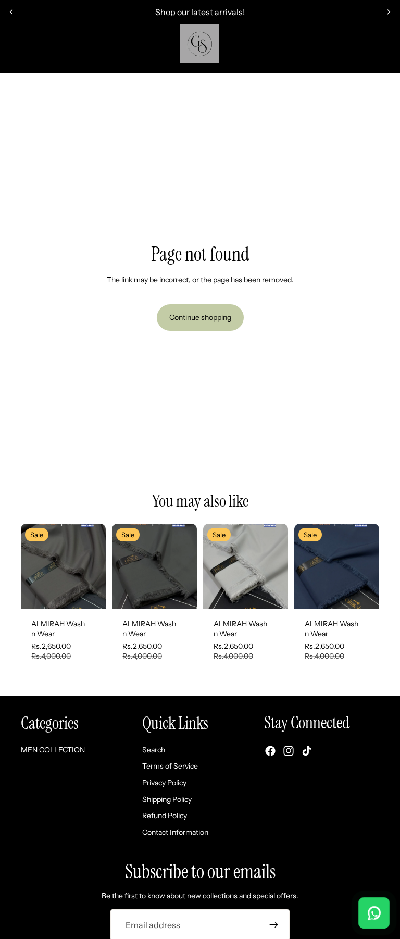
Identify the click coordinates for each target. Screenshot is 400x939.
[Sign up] (274, 925)
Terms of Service (170, 766)
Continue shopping (200, 317)
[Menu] (12, 49)
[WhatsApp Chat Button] (374, 913)
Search (153, 749)
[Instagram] (288, 751)
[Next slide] (388, 12)
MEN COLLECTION (200, 86)
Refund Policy (164, 815)
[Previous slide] (11, 12)
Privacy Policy (164, 782)
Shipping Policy (167, 799)
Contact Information (175, 831)
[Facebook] (270, 751)
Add (98, 592)
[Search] (34, 49)
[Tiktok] (307, 751)
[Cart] (387, 49)
